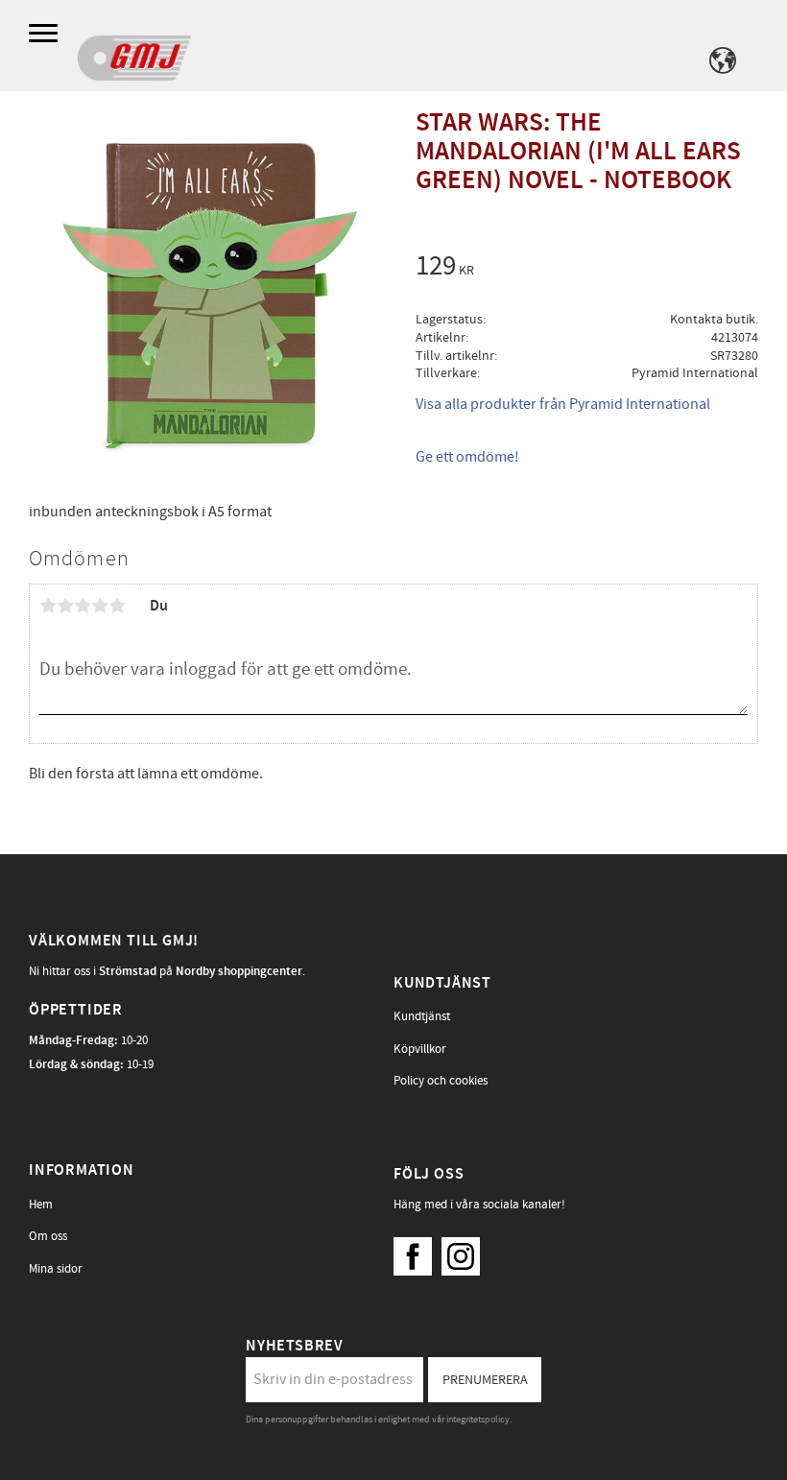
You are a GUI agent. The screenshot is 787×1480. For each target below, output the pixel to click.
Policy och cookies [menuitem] (441, 1080)
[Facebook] (417, 1251)
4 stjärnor (99, 605)
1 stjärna (48, 605)
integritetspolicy (478, 1419)
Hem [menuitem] (41, 1204)
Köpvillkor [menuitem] (420, 1049)
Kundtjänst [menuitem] (422, 1016)
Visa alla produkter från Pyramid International (563, 404)
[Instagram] (465, 1251)
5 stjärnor (117, 605)
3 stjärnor (82, 605)
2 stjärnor (65, 605)
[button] (45, 34)
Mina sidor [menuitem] (56, 1269)
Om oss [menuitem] (48, 1236)
